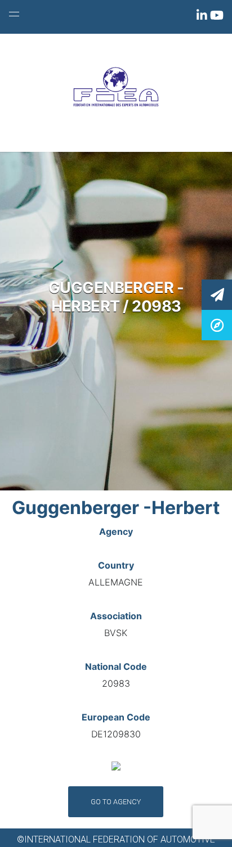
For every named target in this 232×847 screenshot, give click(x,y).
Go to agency (116, 802)
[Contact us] (217, 294)
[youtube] (217, 17)
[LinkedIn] (203, 17)
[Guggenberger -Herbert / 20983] (217, 324)
